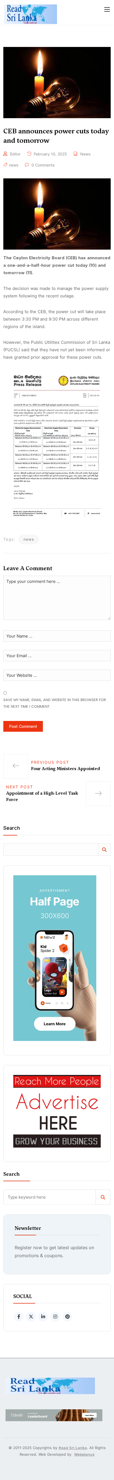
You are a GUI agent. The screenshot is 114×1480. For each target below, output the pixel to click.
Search (11, 828)
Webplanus (84, 1454)
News (85, 154)
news (13, 165)
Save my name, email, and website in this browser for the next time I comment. (54, 703)
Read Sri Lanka (73, 1447)
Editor (15, 154)
